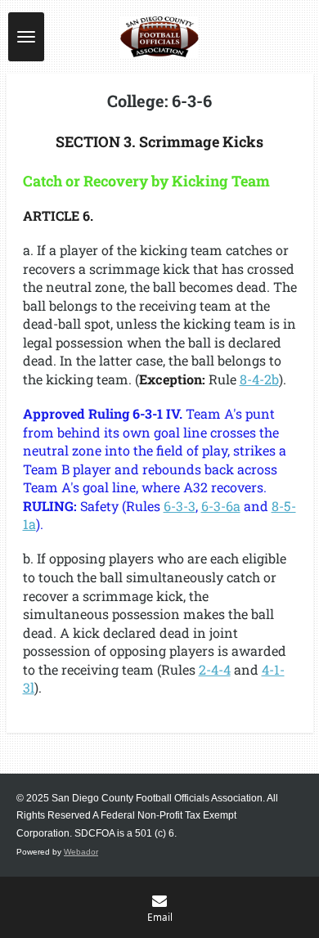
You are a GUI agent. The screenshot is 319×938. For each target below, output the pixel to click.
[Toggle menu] (26, 36)
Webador (81, 851)
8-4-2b (259, 379)
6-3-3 (179, 505)
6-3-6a (220, 505)
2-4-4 (215, 669)
